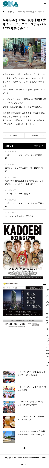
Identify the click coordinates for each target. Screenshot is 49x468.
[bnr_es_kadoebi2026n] (23, 277)
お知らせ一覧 (39, 146)
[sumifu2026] (23, 326)
